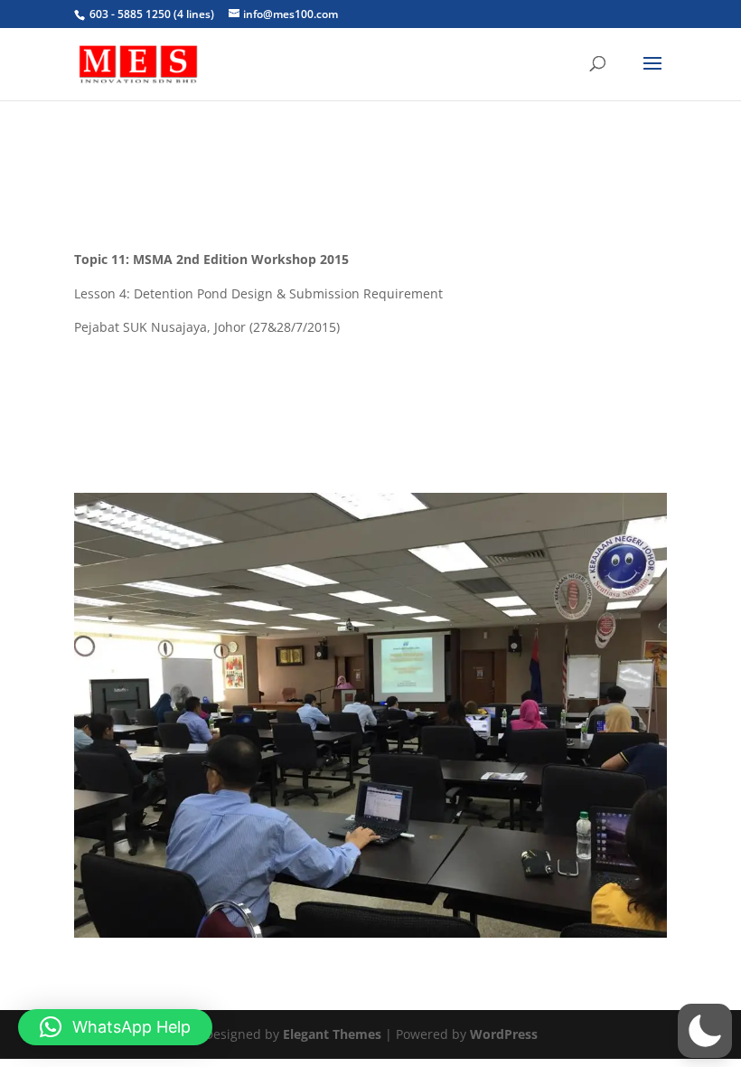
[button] (705, 1031)
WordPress (504, 1034)
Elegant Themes (332, 1034)
